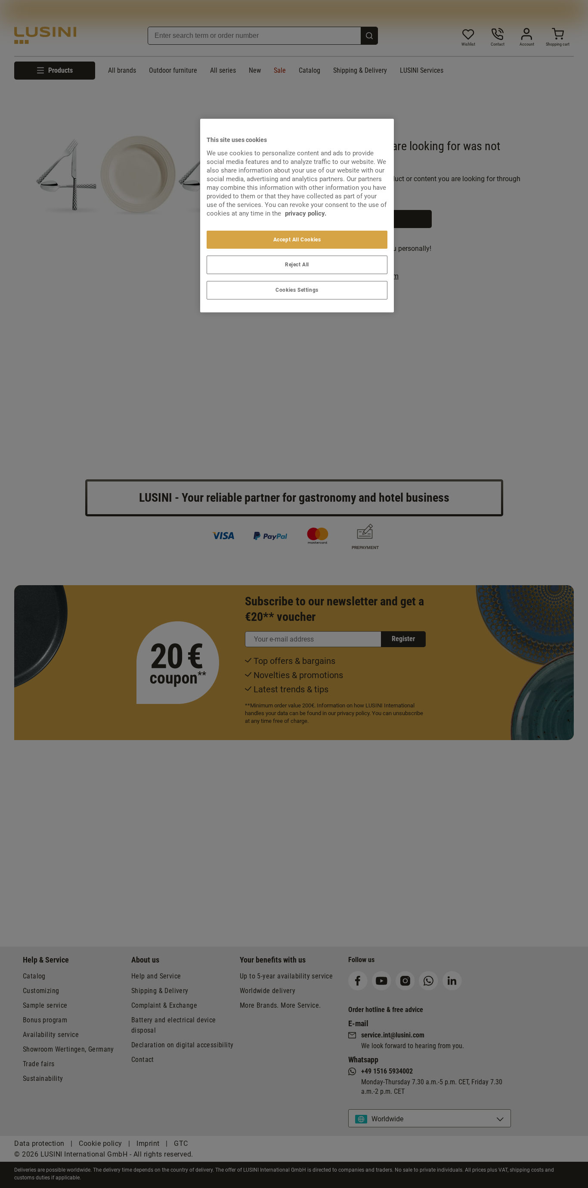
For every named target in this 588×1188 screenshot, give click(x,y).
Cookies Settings (297, 290)
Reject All (297, 265)
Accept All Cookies (297, 240)
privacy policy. (305, 213)
